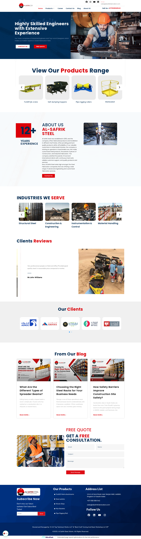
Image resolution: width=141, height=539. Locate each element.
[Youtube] (94, 2)
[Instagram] (90, 2)
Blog (79, 8)
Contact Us (70, 8)
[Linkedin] (98, 2)
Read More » (24, 415)
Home (40, 8)
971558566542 (111, 8)
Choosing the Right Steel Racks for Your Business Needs (69, 390)
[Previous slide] (22, 87)
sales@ (110, 4)
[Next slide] (119, 87)
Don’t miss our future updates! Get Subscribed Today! (26, 506)
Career (60, 8)
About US (87, 8)
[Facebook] (87, 2)
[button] (18, 323)
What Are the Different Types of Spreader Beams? (31, 390)
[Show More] (31, 99)
